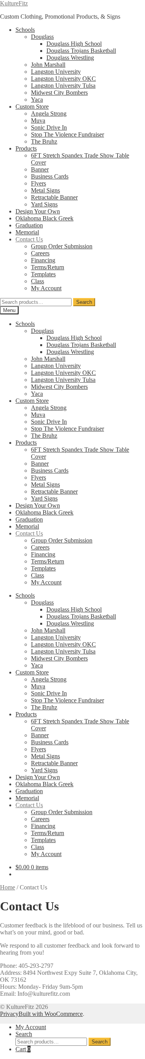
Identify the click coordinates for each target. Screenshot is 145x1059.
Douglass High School (74, 43)
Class (37, 281)
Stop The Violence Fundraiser (67, 134)
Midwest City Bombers (59, 92)
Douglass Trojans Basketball (81, 50)
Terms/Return (47, 267)
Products (26, 148)
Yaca (37, 99)
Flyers (38, 183)
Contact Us (29, 239)
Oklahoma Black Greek (44, 218)
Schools (25, 29)
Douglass (42, 36)
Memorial (27, 232)
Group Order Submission (61, 246)
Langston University (56, 71)
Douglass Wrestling (70, 57)
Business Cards (49, 176)
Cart (23, 1049)
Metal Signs (45, 190)
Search (84, 302)
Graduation (29, 225)
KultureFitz (14, 3)
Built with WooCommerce (51, 1013)
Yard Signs (44, 204)
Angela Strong (49, 113)
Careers (40, 253)
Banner (40, 169)
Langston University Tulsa (63, 85)
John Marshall (48, 64)
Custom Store (32, 106)
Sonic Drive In (49, 127)
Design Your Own (37, 211)
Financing (43, 260)
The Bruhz (44, 141)
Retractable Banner (54, 197)
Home (7, 887)
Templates (43, 274)
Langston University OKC (63, 78)
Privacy (9, 1013)
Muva (38, 120)
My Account (46, 288)
